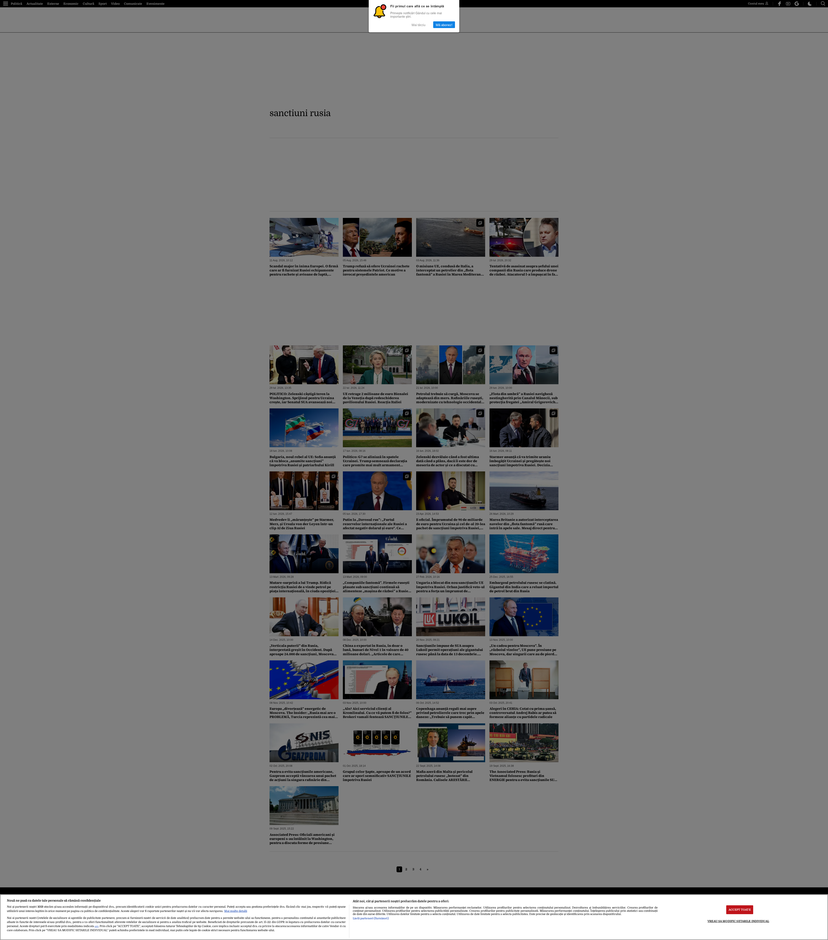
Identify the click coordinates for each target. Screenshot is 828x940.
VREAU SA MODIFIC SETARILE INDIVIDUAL (738, 921)
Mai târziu (418, 24)
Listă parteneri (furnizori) (371, 918)
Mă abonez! (444, 24)
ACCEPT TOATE (740, 909)
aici (96, 926)
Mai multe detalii (235, 911)
